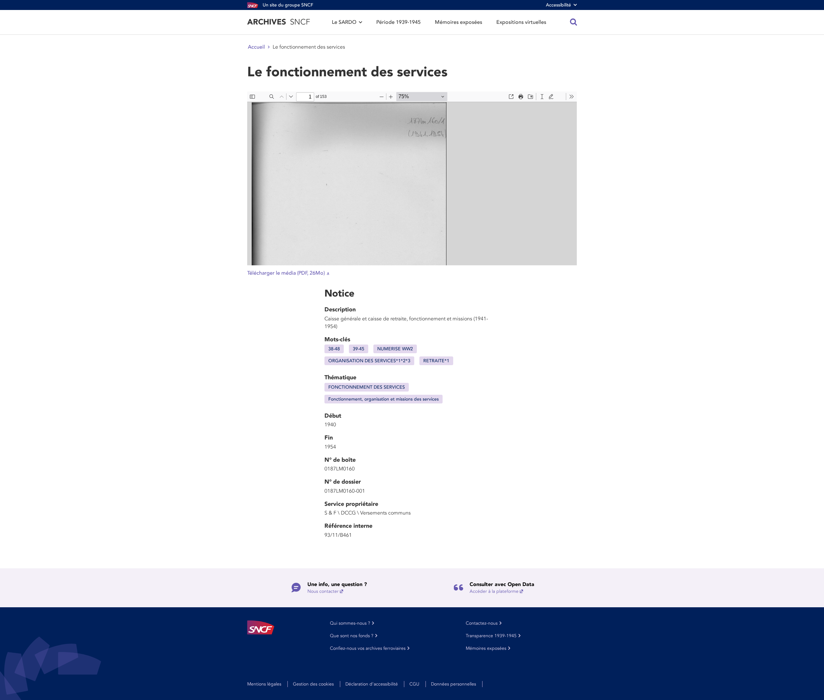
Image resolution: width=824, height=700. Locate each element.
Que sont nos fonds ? (351, 636)
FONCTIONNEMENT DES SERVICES (366, 387)
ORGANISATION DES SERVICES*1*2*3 (369, 361)
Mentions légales (264, 684)
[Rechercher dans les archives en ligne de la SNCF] (573, 22)
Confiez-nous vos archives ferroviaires (368, 648)
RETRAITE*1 (436, 361)
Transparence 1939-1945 (491, 636)
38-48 (334, 349)
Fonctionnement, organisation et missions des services (383, 399)
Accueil (256, 47)
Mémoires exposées (458, 22)
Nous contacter (323, 591)
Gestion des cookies (313, 684)
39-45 (358, 349)
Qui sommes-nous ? (350, 623)
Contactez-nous (482, 623)
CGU (414, 684)
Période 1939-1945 (398, 22)
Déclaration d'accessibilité (371, 684)
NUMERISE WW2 (395, 349)
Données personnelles (453, 684)
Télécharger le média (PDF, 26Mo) (286, 273)
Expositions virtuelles (521, 22)
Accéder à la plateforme (494, 591)
